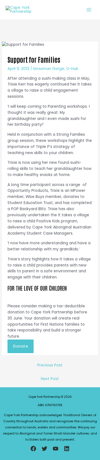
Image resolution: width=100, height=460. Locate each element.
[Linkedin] (66, 448)
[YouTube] (55, 448)
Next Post (50, 378)
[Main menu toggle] (89, 10)
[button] (21, 346)
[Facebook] (33, 448)
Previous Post (49, 365)
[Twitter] (44, 448)
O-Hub (72, 68)
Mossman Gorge (48, 68)
